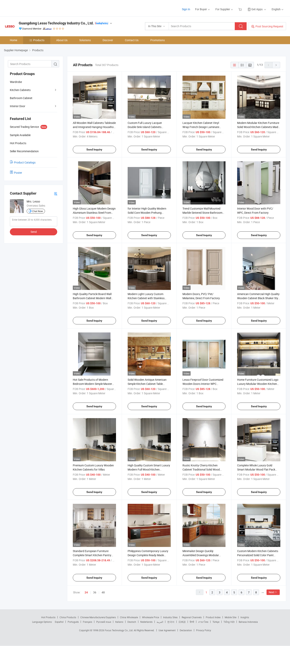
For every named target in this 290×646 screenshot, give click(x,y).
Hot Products (48, 617)
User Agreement (167, 630)
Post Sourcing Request (269, 26)
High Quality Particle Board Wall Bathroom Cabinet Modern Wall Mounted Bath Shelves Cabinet (92, 298)
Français (87, 621)
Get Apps (257, 9)
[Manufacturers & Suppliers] (29, 7)
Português (73, 621)
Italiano (119, 621)
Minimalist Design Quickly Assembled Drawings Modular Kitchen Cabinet (200, 555)
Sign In (186, 9)
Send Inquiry (94, 149)
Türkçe (215, 621)
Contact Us (131, 40)
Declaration (186, 630)
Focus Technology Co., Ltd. (119, 630)
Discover (108, 40)
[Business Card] (55, 193)
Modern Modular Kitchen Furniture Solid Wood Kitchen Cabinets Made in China (258, 127)
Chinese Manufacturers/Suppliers (98, 617)
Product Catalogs (25, 162)
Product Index (213, 617)
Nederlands (146, 621)
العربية (160, 621)
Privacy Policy (203, 630)
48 (103, 592)
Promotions (157, 40)
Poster (18, 172)
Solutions (85, 40)
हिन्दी (192, 621)
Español (59, 621)
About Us (61, 40)
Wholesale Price (150, 617)
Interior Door (17, 106)
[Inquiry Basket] (241, 9)
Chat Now (37, 211)
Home (13, 40)
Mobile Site (230, 617)
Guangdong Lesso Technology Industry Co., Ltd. (56, 23)
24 (86, 592)
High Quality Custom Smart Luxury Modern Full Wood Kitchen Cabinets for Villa (149, 469)
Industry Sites (170, 617)
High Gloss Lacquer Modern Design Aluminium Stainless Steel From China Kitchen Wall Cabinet (94, 213)
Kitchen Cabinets (20, 90)
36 (94, 592)
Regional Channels (192, 617)
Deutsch (131, 621)
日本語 (182, 621)
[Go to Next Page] (276, 65)
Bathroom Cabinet (21, 98)
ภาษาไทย (203, 621)
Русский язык (103, 621)
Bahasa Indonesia (248, 621)
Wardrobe (16, 82)
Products (38, 40)
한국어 (170, 621)
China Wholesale (129, 617)
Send (34, 232)
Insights (244, 617)
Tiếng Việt (229, 621)
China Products (68, 617)
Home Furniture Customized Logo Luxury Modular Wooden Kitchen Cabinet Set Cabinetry (257, 384)
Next (271, 592)
